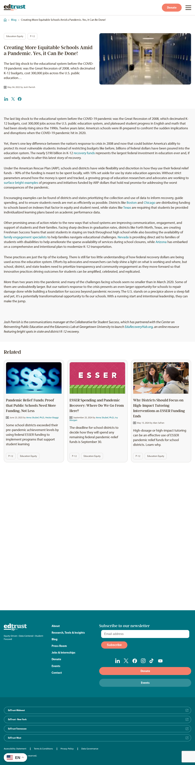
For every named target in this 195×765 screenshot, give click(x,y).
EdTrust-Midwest (16, 710)
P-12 (32, 36)
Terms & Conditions (43, 748)
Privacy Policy (67, 748)
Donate (172, 7)
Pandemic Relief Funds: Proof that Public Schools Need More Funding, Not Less (31, 405)
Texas (127, 207)
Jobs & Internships (63, 652)
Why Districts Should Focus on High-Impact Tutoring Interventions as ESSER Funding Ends (159, 408)
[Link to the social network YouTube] (160, 661)
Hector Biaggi (52, 417)
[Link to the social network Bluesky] (169, 661)
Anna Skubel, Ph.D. (35, 417)
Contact (57, 672)
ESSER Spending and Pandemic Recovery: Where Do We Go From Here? (97, 405)
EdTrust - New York (17, 719)
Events (56, 666)
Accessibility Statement (15, 748)
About (56, 626)
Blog (13, 19)
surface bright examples (21, 183)
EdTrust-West (14, 737)
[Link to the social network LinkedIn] (117, 660)
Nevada (123, 237)
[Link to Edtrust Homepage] (14, 7)
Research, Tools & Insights (68, 632)
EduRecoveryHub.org (139, 327)
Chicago (149, 203)
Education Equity (14, 36)
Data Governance (89, 748)
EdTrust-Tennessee (17, 728)
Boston (132, 203)
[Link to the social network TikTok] (151, 660)
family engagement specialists (25, 237)
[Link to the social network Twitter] (126, 660)
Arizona (161, 242)
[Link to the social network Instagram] (143, 660)
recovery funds (84, 153)
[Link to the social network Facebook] (134, 660)
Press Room (59, 646)
